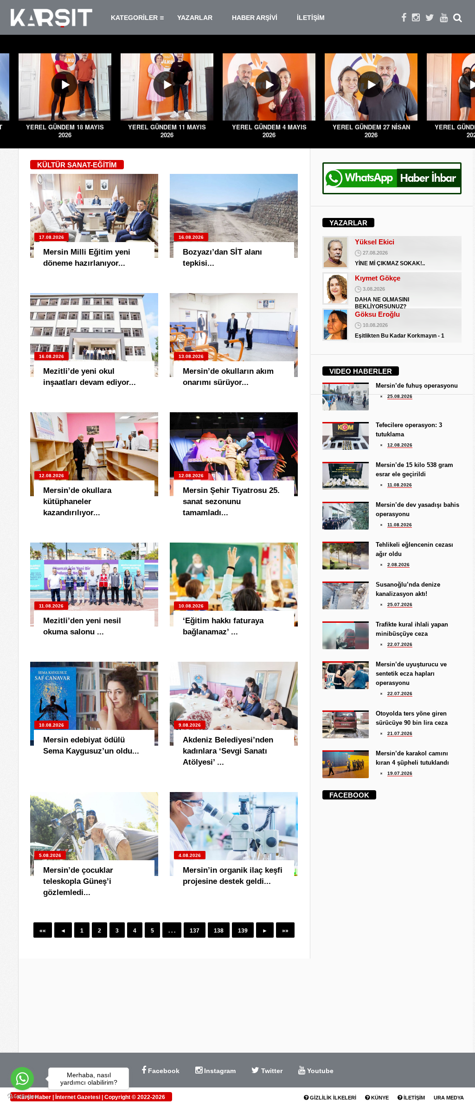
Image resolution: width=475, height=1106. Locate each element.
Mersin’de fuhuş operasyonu (417, 385)
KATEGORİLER (134, 17)
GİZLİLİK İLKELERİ (332, 1097)
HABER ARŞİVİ (254, 17)
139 (243, 930)
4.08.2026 (190, 855)
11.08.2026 (51, 605)
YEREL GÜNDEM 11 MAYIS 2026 (167, 130)
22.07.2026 (399, 644)
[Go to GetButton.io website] (22, 1096)
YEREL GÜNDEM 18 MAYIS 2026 (65, 130)
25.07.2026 (399, 604)
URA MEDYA (449, 1097)
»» (285, 930)
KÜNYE (379, 1097)
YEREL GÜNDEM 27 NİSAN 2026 (371, 130)
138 (219, 930)
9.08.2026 (190, 725)
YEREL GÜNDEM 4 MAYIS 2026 (269, 130)
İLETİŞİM (311, 17)
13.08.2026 (191, 356)
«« (42, 930)
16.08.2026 (191, 237)
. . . (171, 930)
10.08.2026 (191, 605)
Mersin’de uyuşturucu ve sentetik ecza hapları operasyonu (411, 673)
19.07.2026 (399, 773)
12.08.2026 (51, 475)
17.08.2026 (51, 237)
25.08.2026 (399, 396)
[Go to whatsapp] (22, 1078)
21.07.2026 (399, 733)
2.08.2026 (398, 564)
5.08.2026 (50, 855)
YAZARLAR (194, 17)
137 (194, 930)
